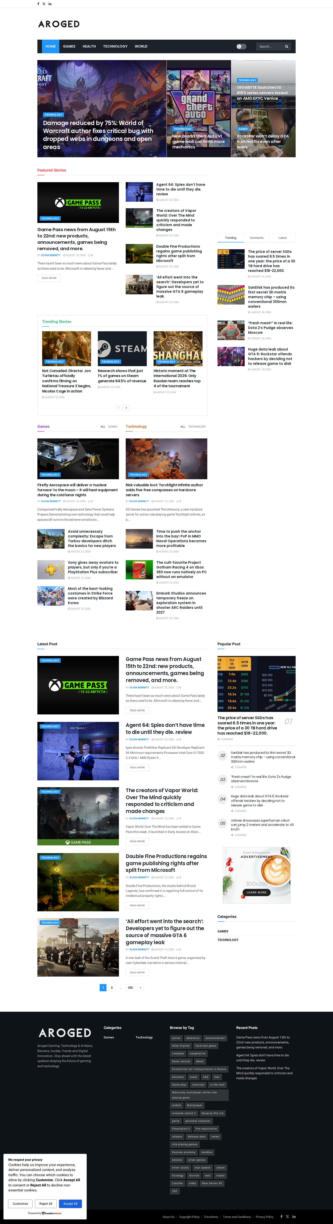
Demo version (181, 1061)
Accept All (70, 1203)
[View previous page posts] (118, 408)
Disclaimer (211, 1217)
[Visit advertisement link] (256, 875)
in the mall (217, 1085)
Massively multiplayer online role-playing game (195, 1095)
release (177, 1137)
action (176, 1038)
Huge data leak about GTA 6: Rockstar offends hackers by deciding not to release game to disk (270, 356)
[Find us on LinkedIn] (50, 4)
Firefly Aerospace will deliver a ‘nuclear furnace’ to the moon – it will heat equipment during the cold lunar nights (77, 490)
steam (221, 1168)
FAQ (205, 1077)
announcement (215, 1038)
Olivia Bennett (56, 156)
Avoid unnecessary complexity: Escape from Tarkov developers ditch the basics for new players (92, 538)
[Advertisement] (257, 194)
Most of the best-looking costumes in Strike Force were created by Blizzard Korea (90, 595)
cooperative (197, 1053)
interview (198, 1085)
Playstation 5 (181, 1129)
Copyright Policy (189, 1217)
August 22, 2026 (81, 156)
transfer (177, 1183)
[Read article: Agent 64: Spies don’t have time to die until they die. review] (139, 192)
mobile (176, 1105)
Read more (51, 278)
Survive (194, 1176)
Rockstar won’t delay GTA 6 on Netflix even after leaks (263, 141)
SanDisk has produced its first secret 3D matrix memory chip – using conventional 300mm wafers (271, 297)
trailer (220, 1176)
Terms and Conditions (237, 1217)
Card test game (205, 1046)
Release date (196, 1137)
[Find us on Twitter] (44, 4)
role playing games (185, 1144)
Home (51, 46)
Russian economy (183, 1152)
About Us (168, 1217)
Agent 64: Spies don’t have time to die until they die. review (180, 189)
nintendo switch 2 (184, 1113)
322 (130, 987)
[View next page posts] (126, 408)
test (207, 1176)
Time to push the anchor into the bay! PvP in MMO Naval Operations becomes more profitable (181, 538)
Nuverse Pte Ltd (212, 1113)
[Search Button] (287, 46)
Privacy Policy (264, 1217)
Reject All (45, 1203)
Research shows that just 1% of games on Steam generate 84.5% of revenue (122, 376)
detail (200, 1061)
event (193, 1077)
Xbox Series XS (212, 1183)
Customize (20, 1203)
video (192, 1183)
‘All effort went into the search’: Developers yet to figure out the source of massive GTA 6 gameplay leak (180, 287)
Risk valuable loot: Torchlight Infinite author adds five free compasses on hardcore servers (164, 490)
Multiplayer (194, 1105)
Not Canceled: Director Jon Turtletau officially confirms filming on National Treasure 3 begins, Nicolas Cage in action (66, 381)
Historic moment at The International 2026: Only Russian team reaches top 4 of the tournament (177, 378)
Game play (179, 1085)
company (178, 1053)
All (103, 427)
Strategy (177, 1176)
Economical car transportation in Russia (199, 1069)
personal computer (198, 1121)
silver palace (196, 1160)
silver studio (180, 1168)
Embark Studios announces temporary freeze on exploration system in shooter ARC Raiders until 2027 (181, 603)
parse (176, 1121)
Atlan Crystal (181, 1046)
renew (215, 1137)
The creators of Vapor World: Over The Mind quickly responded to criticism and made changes (176, 220)
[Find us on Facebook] (38, 4)
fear (217, 1077)
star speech (203, 1168)
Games (69, 46)
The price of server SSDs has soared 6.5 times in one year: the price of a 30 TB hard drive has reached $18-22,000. (271, 261)
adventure (193, 1038)
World (141, 46)
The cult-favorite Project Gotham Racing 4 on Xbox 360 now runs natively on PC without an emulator (181, 569)
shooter (177, 1160)
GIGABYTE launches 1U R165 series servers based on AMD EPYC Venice (262, 93)
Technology (115, 46)
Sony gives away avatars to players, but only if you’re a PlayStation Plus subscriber (93, 567)
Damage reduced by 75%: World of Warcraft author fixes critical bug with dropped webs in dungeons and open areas (98, 135)
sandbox (206, 1152)
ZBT (175, 1191)
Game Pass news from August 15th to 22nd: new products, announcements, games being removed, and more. (76, 239)
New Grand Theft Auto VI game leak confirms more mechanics (198, 141)
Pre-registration (206, 1129)
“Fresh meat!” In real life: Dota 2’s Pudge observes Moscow (270, 328)
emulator (178, 1077)
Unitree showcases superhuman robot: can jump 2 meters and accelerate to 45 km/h (262, 825)
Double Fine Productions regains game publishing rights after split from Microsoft (179, 253)
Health (89, 46)
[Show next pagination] (140, 987)
